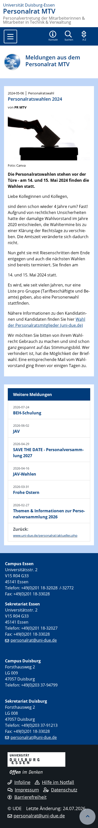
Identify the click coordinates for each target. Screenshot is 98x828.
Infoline (22, 782)
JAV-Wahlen (24, 474)
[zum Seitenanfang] (87, 817)
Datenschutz (64, 790)
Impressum (27, 790)
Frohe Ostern (26, 492)
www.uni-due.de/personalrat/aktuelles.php (45, 535)
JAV (16, 431)
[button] (53, 36)
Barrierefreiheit (30, 797)
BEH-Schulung (27, 413)
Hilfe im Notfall (58, 782)
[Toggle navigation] (10, 36)
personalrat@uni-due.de (34, 640)
